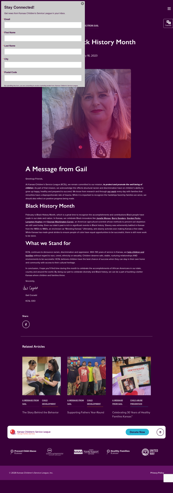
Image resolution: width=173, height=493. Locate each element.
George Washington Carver (60, 221)
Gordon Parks (133, 218)
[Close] (82, 3)
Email (7, 19)
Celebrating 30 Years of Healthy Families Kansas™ (131, 414)
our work (111, 191)
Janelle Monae (103, 218)
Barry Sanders (119, 218)
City (6, 59)
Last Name (9, 46)
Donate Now (137, 432)
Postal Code (10, 72)
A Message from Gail (87, 25)
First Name (9, 32)
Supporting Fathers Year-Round (85, 412)
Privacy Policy (157, 472)
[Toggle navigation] (169, 9)
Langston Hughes (34, 221)
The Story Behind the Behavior (40, 412)
